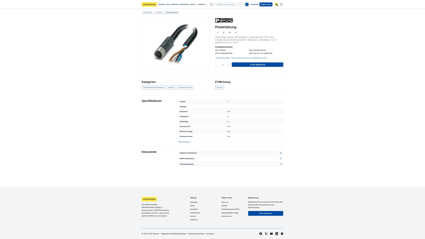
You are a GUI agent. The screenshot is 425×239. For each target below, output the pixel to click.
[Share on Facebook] (217, 32)
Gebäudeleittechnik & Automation (153, 87)
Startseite (161, 4)
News (168, 4)
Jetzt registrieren (265, 213)
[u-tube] (271, 233)
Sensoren (171, 87)
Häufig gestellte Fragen (230, 213)
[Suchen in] (212, 4)
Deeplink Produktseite (188, 153)
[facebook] (260, 233)
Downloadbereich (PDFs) (231, 209)
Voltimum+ (202, 4)
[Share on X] (223, 32)
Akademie (174, 4)
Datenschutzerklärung (196, 234)
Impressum (210, 234)
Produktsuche (184, 4)
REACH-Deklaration (187, 158)
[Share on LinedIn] (229, 32)
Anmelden (255, 4)
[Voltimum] (149, 4)
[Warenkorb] (281, 4)
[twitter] (266, 233)
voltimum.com (227, 216)
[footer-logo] (158, 199)
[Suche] (247, 4)
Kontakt (224, 206)
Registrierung (266, 4)
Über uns (225, 202)
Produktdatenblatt (187, 164)
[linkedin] (276, 233)
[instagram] (282, 233)
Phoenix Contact (172, 12)
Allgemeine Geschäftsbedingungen (173, 234)
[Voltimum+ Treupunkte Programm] (276, 4)
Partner (192, 4)
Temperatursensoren (185, 87)
